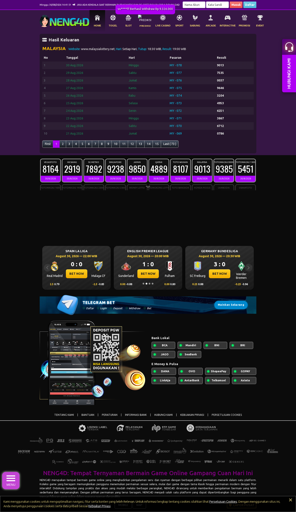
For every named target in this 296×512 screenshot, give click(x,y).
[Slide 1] (143, 284)
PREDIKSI (145, 26)
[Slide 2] (146, 284)
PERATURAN (109, 414)
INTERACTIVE (228, 25)
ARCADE (211, 25)
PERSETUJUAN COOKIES (227, 414)
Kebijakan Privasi (99, 506)
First (48, 144)
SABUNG (195, 25)
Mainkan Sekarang (231, 304)
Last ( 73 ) (169, 144)
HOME (97, 25)
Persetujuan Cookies (223, 501)
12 (132, 144)
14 (148, 144)
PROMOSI (244, 25)
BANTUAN (87, 414)
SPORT (179, 25)
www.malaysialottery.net (98, 49)
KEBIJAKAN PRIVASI (192, 414)
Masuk (236, 5)
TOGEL (113, 25)
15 (157, 144)
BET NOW (76, 273)
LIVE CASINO (163, 25)
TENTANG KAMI (64, 414)
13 (140, 144)
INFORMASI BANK (136, 414)
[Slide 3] (149, 284)
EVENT (260, 25)
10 (115, 144)
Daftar (250, 5)
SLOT (128, 25)
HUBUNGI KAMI (163, 414)
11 (124, 144)
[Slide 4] (152, 284)
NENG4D (45, 479)
